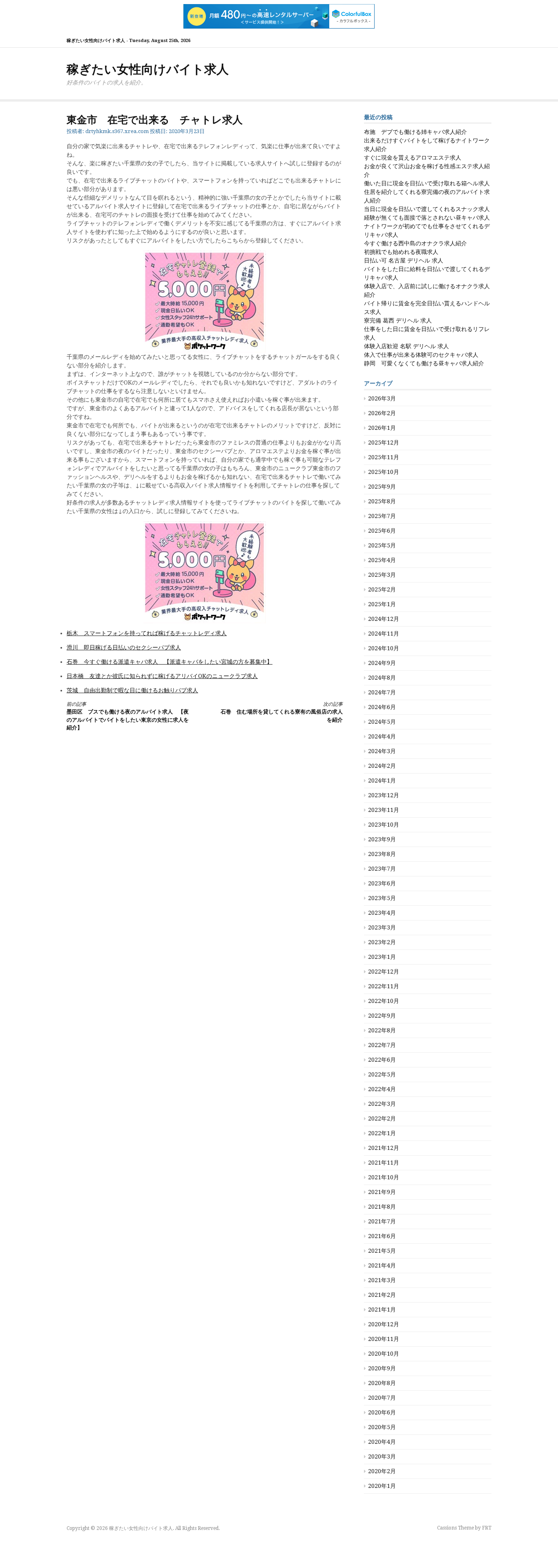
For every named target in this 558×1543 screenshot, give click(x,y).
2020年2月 (382, 1471)
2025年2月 (382, 589)
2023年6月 (382, 883)
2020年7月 (382, 1397)
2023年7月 (382, 868)
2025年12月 (383, 442)
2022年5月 (382, 1074)
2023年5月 (382, 898)
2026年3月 (382, 398)
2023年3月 (382, 927)
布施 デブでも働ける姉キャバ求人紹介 (415, 132)
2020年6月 (382, 1412)
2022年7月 (382, 1045)
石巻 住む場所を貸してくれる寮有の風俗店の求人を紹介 (282, 712)
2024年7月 (382, 692)
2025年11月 (383, 457)
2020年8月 (382, 1383)
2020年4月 (382, 1442)
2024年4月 (382, 736)
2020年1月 (382, 1486)
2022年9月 (382, 1015)
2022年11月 (383, 986)
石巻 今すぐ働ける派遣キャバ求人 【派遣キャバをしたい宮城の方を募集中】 (169, 661)
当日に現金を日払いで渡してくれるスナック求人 (427, 209)
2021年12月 (383, 1148)
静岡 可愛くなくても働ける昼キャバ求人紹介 (424, 363)
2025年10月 (383, 472)
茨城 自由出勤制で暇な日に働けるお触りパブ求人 (132, 690)
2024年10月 (383, 648)
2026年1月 (382, 428)
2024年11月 (383, 633)
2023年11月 (383, 810)
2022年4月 (382, 1089)
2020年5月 (382, 1427)
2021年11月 (383, 1162)
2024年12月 (383, 619)
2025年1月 (382, 604)
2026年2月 (382, 413)
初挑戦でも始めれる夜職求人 (401, 252)
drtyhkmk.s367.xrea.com (117, 131)
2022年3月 (382, 1104)
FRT (486, 1528)
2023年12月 (383, 795)
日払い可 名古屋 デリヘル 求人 (403, 260)
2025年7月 (382, 516)
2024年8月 (382, 677)
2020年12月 (383, 1324)
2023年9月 (382, 839)
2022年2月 (382, 1118)
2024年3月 (382, 751)
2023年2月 (382, 942)
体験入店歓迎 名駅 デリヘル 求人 (406, 346)
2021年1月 (382, 1309)
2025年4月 (382, 560)
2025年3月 (382, 574)
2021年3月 (382, 1280)
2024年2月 (382, 766)
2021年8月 (382, 1206)
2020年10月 (383, 1353)
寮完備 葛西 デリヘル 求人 (398, 320)
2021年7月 (382, 1221)
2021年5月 (382, 1250)
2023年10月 (383, 824)
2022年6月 (382, 1059)
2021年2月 (382, 1295)
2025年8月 (382, 501)
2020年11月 (383, 1339)
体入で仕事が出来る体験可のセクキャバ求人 (421, 354)
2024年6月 (382, 707)
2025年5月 (382, 545)
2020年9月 (382, 1368)
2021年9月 (382, 1192)
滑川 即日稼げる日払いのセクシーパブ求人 (124, 647)
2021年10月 (383, 1177)
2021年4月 (382, 1265)
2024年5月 (382, 721)
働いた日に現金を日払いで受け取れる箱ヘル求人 (427, 183)
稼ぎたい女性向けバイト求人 (148, 69)
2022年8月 (382, 1030)
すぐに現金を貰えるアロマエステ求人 (412, 157)
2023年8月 (382, 854)
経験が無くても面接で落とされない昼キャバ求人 (427, 217)
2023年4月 (382, 912)
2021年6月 (382, 1236)
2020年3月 (382, 1456)
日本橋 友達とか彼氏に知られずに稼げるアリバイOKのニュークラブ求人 (162, 676)
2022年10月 (383, 1001)
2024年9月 (382, 663)
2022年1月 (382, 1133)
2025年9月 (382, 486)
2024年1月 (382, 780)
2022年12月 (383, 971)
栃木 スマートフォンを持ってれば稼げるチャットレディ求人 (147, 633)
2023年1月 (382, 957)
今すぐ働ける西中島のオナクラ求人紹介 (415, 243)
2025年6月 (382, 530)
